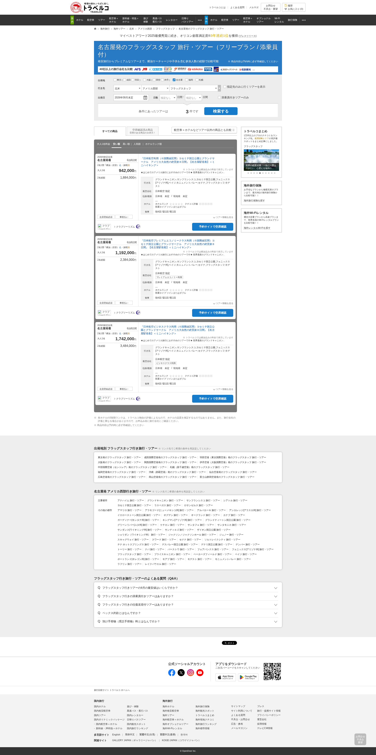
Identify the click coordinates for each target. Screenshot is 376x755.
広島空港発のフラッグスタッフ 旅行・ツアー (122, 477)
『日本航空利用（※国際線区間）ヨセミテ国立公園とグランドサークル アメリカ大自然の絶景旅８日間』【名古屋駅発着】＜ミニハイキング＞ (178, 162)
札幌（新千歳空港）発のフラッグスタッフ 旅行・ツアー (199, 467)
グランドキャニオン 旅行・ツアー (165, 500)
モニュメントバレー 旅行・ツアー (233, 559)
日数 (155, 97)
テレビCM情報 (265, 728)
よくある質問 (237, 7)
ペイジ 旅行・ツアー (246, 554)
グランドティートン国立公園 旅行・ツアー (227, 520)
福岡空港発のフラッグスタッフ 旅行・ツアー (122, 472)
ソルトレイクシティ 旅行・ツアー (222, 539)
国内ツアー (100, 715)
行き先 (101, 88)
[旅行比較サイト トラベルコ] (95, 29)
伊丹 (166, 80)
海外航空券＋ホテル (173, 719)
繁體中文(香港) (168, 734)
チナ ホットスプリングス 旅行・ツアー (138, 544)
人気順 (137, 144)
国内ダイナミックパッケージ (109, 719)
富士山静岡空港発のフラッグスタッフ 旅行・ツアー (227, 477)
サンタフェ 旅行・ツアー (201, 525)
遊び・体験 (133, 706)
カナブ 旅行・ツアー (234, 515)
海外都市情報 (202, 728)
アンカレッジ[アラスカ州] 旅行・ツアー (250, 510)
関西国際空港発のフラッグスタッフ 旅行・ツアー (170, 462)
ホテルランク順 (153, 144)
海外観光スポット (204, 710)
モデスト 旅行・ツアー (200, 559)
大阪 (148, 80)
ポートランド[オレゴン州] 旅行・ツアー (138, 559)
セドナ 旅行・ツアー (190, 539)
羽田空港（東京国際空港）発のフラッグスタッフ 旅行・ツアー (233, 457)
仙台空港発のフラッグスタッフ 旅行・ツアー (233, 472)
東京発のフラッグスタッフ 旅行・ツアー (119, 457)
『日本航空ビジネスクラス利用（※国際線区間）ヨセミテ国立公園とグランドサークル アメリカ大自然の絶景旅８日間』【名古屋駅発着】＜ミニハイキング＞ (178, 330)
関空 (158, 80)
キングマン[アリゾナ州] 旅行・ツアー (182, 520)
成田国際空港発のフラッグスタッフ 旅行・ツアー (170, 457)
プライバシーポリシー (269, 715)
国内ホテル (100, 706)
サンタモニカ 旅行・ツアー (231, 525)
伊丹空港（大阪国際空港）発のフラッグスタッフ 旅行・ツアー (233, 462)
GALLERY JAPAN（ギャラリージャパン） (134, 740)
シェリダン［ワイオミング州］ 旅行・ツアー (141, 534)
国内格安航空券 (102, 710)
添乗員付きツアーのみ (235, 97)
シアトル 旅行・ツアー (235, 500)
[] (247, 36)
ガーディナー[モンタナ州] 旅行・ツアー (138, 520)
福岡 (191, 80)
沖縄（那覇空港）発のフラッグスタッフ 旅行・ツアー (177, 472)
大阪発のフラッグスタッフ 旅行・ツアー (119, 462)
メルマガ (253, 7)
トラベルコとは (217, 7)
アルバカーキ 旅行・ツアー (211, 510)
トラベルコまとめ (204, 715)
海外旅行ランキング (206, 724)
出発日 (101, 97)
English (116, 734)
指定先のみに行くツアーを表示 (246, 86)
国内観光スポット (136, 724)
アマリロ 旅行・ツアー (130, 510)
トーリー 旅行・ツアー (130, 549)
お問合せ (271, 7)
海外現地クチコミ (204, 719)
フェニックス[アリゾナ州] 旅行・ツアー (253, 549)
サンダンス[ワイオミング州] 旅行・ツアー (140, 529)
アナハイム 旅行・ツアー (131, 500)
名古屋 (179, 80)
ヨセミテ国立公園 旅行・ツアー (134, 505)
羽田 (137, 80)
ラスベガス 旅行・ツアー (167, 505)
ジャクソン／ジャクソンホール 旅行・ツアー (192, 534)
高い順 (126, 144)
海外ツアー (168, 715)
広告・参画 (237, 724)
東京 (119, 80)
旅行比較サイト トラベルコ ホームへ (112, 690)
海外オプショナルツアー (175, 724)
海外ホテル (168, 706)
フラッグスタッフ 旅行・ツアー (134, 554)
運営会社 (262, 719)
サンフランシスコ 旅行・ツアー (203, 500)
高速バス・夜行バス (137, 710)
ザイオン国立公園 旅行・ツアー (213, 529)
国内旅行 (99, 700)
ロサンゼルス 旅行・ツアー (198, 505)
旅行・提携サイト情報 (269, 710)
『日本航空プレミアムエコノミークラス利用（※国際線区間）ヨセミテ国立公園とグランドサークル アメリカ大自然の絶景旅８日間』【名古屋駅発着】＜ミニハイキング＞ (178, 244)
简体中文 (130, 734)
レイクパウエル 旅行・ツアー (160, 564)
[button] (233, 130)
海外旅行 (168, 700)
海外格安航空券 (171, 710)
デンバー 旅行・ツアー (248, 544)
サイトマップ (238, 706)
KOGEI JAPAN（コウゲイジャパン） (181, 740)
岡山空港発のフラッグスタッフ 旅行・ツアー (172, 477)
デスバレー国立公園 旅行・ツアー (180, 544)
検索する (221, 111)
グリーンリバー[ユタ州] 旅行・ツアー (137, 525)
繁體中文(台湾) (147, 734)
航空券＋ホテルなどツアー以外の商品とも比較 (204, 130)
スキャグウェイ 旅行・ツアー (133, 539)
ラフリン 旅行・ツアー (130, 564)
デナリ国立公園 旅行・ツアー (216, 544)
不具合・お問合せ (240, 719)
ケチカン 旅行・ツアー (172, 525)
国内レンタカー (135, 715)
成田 (129, 80)
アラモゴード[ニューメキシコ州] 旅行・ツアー (169, 510)
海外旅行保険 (202, 706)
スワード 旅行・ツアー (164, 539)
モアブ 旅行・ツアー (173, 559)
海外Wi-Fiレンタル (172, 728)
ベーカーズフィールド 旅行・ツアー (212, 554)
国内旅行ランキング (137, 728)
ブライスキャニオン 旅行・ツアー (172, 554)
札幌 (201, 80)
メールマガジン (239, 728)
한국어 (184, 734)
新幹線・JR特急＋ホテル (109, 728)
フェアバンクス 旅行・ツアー (213, 549)
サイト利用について (241, 710)
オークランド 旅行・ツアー (205, 515)
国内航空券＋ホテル (106, 724)
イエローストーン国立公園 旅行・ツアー (139, 515)
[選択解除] (219, 88)
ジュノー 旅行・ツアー (231, 534)
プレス (260, 706)
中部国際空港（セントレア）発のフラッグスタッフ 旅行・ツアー (132, 467)
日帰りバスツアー (136, 719)
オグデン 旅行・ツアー (176, 515)
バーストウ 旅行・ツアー (181, 549)
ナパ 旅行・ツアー (154, 549)
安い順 (116, 144)
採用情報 (262, 724)
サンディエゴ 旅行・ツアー (179, 529)
